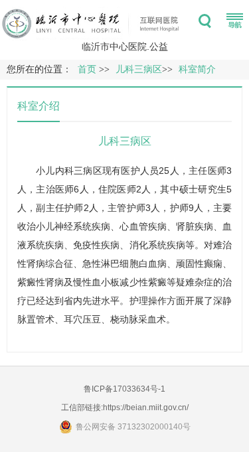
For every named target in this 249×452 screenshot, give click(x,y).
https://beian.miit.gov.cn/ (146, 407)
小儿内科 (55, 170)
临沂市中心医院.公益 (125, 46)
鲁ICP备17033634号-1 (124, 389)
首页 (87, 69)
